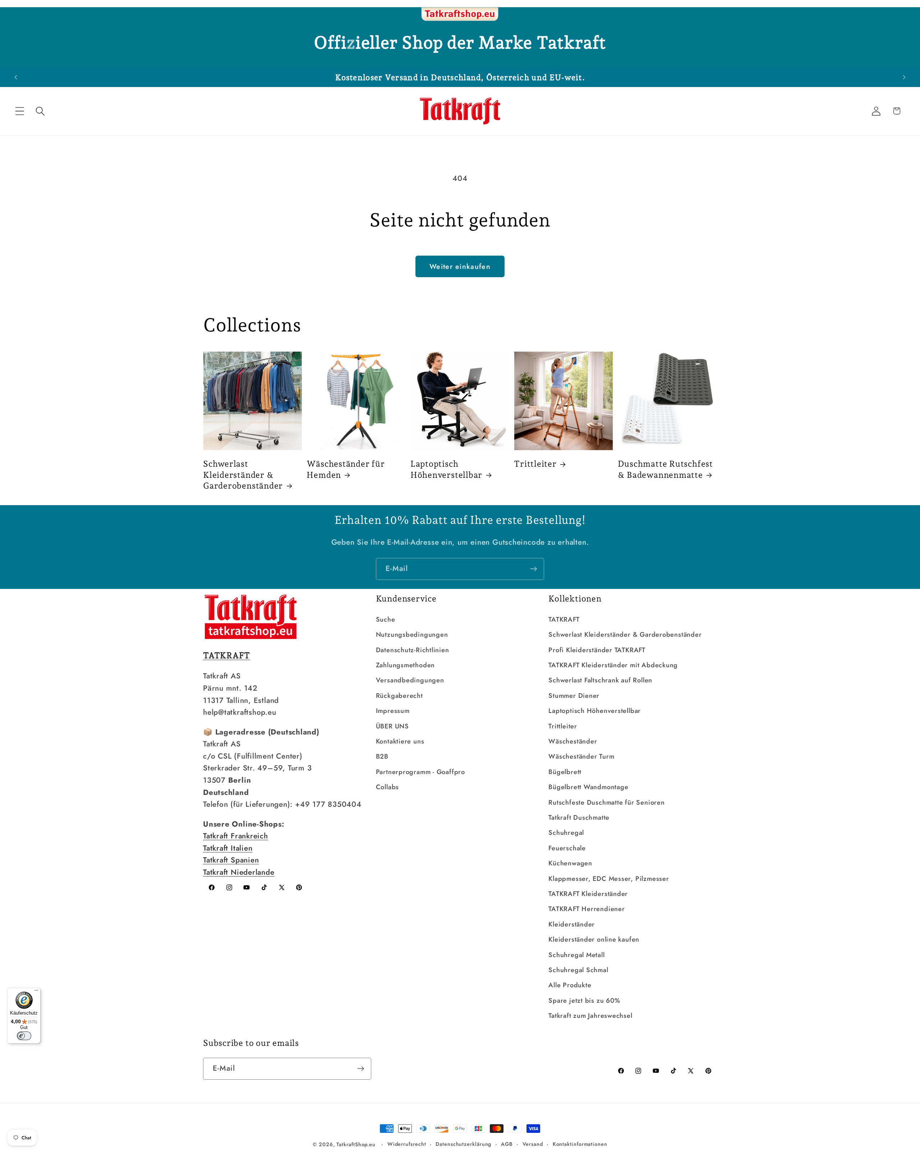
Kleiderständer (571, 924)
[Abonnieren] (533, 569)
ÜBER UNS (392, 726)
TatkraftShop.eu (356, 1144)
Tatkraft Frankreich (235, 836)
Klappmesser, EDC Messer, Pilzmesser (608, 878)
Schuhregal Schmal (578, 970)
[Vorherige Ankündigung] (16, 77)
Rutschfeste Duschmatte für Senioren (606, 802)
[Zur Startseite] (460, 14)
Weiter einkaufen (460, 266)
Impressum (393, 710)
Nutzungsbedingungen (412, 634)
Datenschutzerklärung (463, 1144)
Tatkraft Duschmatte (579, 817)
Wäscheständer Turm (581, 756)
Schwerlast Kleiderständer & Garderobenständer (243, 474)
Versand (533, 1144)
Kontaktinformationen (580, 1144)
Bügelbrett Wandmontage (588, 787)
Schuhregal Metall (576, 955)
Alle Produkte (569, 985)
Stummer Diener (573, 695)
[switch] (24, 1035)
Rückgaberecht (399, 695)
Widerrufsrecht (406, 1144)
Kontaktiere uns (400, 741)
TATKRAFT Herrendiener (586, 909)
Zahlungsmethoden (405, 665)
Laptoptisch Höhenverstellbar (446, 469)
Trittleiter (535, 463)
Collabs (387, 787)
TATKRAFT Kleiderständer (588, 893)
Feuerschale (567, 848)
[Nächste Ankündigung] (904, 77)
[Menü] (36, 992)
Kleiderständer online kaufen (593, 939)
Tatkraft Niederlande (239, 872)
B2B (382, 756)
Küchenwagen (570, 863)
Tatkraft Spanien (231, 860)
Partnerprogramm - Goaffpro (420, 772)
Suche (385, 619)
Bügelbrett (564, 772)
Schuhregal (566, 832)
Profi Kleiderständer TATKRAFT (596, 650)
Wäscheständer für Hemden (346, 469)
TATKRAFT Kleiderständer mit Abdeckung (613, 665)
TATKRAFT (563, 619)
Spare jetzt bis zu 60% (584, 1000)
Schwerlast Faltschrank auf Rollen (600, 680)
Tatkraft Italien (227, 848)
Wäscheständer (572, 741)
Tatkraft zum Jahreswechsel (590, 1015)
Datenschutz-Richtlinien (412, 650)
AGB (507, 1144)
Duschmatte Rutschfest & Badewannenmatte (665, 469)
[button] (19, 111)
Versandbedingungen (410, 680)
